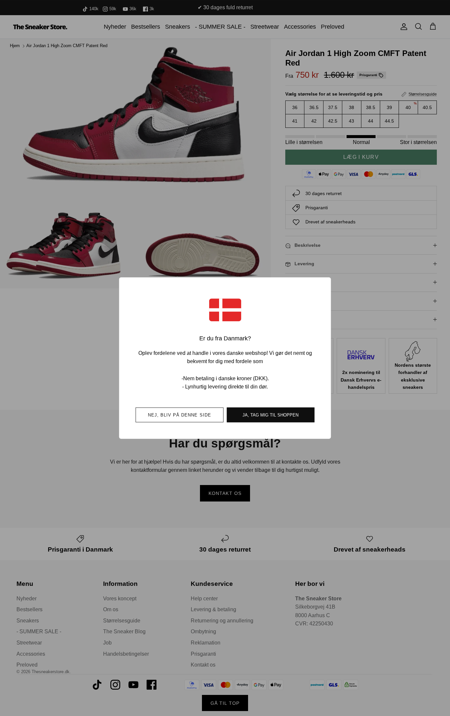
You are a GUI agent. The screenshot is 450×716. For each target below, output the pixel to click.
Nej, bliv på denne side (179, 414)
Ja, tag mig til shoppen (270, 414)
